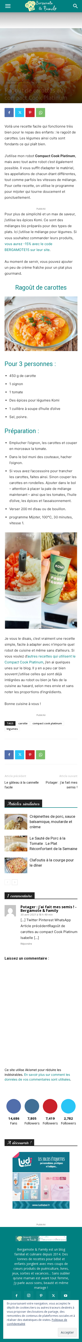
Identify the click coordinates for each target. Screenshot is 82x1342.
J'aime (14, 1100)
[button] (7, 6)
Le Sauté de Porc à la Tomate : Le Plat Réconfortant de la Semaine (53, 843)
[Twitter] (19, 112)
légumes (12, 728)
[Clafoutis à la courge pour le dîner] (16, 865)
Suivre (32, 1100)
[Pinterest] (30, 112)
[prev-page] (7, 882)
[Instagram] (28, 1295)
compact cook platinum (47, 723)
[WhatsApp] (40, 112)
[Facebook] (9, 112)
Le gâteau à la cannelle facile (22, 784)
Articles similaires (23, 804)
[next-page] (15, 882)
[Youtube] (65, 1295)
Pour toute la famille (34, 82)
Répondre (26, 943)
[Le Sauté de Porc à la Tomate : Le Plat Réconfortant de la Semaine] (16, 843)
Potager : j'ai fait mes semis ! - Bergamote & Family (48, 908)
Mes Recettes (12, 82)
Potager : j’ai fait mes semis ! (61, 784)
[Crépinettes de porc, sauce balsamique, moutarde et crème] (16, 822)
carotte (23, 723)
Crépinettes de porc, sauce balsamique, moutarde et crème (52, 821)
